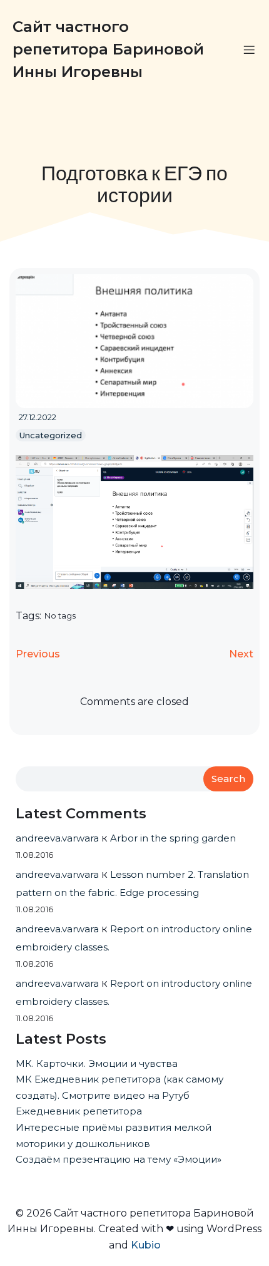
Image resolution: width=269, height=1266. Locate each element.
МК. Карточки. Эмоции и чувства (97, 1063)
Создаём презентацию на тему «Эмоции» (118, 1159)
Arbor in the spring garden (173, 838)
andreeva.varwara (57, 838)
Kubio (146, 1245)
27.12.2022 (37, 417)
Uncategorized (50, 435)
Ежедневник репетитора (79, 1111)
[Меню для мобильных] (248, 49)
